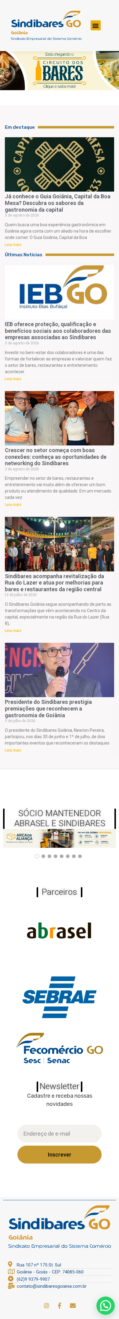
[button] (96, 25)
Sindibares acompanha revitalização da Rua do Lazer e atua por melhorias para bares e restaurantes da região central (54, 582)
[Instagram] (46, 1305)
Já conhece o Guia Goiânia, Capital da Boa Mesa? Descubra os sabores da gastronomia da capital (57, 203)
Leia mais (13, 245)
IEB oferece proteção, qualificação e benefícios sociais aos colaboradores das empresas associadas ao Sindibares (58, 330)
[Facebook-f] (59, 1305)
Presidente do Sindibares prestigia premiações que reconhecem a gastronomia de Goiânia (48, 708)
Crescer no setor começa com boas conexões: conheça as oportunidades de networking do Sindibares (55, 456)
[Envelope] (72, 1305)
